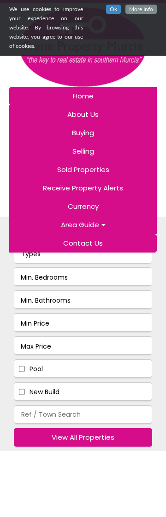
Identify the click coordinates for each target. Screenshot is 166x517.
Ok (113, 9)
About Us (83, 114)
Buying (83, 133)
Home (83, 96)
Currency (83, 206)
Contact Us (83, 243)
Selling (83, 151)
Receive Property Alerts (83, 188)
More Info (141, 9)
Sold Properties (83, 169)
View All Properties (83, 437)
